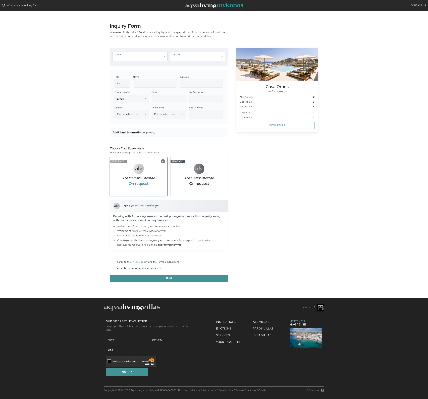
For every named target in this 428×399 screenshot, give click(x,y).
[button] (232, 342)
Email (154, 92)
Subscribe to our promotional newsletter (139, 268)
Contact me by (122, 92)
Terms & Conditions (245, 390)
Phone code (158, 108)
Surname (184, 77)
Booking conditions (188, 390)
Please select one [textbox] (127, 114)
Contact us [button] (418, 5)
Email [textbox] (120, 99)
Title (117, 77)
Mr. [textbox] (119, 83)
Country (119, 108)
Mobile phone (196, 108)
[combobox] (122, 83)
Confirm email (196, 92)
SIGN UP (127, 372)
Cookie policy (226, 390)
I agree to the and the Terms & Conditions (147, 262)
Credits (262, 390)
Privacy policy (139, 262)
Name (136, 77)
